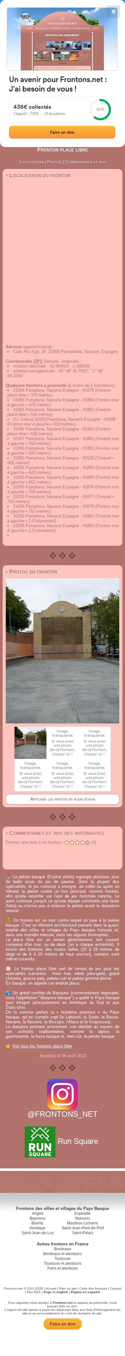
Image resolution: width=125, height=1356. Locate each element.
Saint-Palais (82, 1233)
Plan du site (68, 1288)
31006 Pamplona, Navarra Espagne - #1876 (53, 487)
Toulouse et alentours (62, 1263)
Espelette (82, 1213)
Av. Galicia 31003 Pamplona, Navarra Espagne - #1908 (64, 419)
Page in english (56, 1292)
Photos (54, 161)
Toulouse (62, 1258)
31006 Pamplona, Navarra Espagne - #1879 (53, 390)
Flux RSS (34, 1292)
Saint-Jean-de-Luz (37, 1233)
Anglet (37, 1213)
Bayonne (38, 1218)
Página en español (85, 1292)
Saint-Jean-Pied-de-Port (83, 1228)
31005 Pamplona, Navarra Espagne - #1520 (53, 458)
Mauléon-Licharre (82, 1223)
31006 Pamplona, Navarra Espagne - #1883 (53, 525)
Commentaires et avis (85, 161)
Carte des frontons (93, 1288)
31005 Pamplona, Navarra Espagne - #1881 (53, 448)
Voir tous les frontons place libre (42, 1046)
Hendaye (37, 1228)
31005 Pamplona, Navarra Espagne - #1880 (53, 467)
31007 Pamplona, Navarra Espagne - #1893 (53, 438)
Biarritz (37, 1223)
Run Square (77, 1141)
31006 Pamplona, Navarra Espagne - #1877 (53, 496)
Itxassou (82, 1218)
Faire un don (62, 1324)
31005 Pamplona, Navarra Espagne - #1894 (53, 400)
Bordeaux (62, 1249)
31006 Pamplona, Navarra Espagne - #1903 (53, 429)
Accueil (51, 1288)
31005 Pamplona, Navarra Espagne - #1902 (53, 409)
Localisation (31, 161)
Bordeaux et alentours (62, 1254)
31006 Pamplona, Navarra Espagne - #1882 (53, 516)
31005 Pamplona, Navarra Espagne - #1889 (53, 477)
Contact (115, 1288)
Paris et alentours (62, 1268)
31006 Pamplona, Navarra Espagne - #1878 (53, 506)
